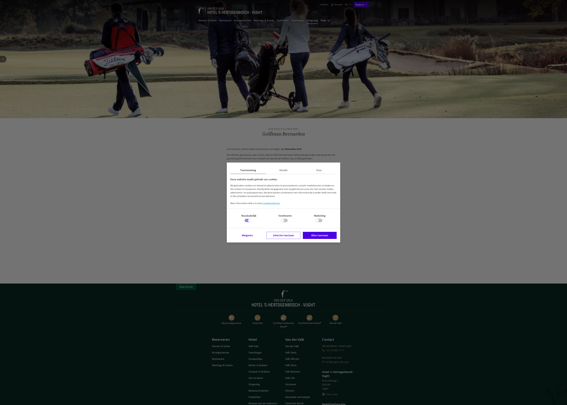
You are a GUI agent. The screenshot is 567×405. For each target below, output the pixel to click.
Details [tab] (284, 170)
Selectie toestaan (283, 235)
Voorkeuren (285, 215)
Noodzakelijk (248, 215)
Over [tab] (319, 170)
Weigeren (247, 235)
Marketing (320, 215)
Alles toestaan (319, 235)
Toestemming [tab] (248, 170)
